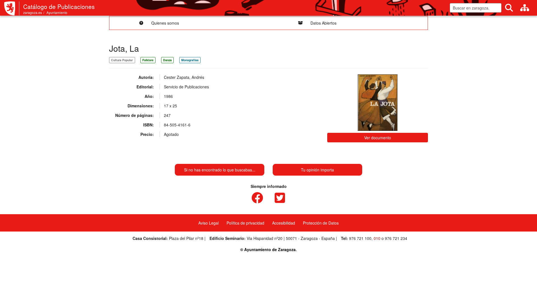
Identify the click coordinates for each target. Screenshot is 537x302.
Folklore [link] (148, 60)
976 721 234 (396, 238)
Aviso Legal (208, 223)
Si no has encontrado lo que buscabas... (219, 170)
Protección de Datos (321, 223)
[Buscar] (509, 8)
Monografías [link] (190, 60)
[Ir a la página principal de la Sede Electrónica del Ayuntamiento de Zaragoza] (11, 8)
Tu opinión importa (317, 170)
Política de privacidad (245, 223)
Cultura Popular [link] (122, 60)
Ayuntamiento (56, 12)
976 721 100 (360, 238)
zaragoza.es (32, 12)
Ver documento (377, 137)
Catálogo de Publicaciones (59, 6)
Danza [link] (167, 60)
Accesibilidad (283, 223)
